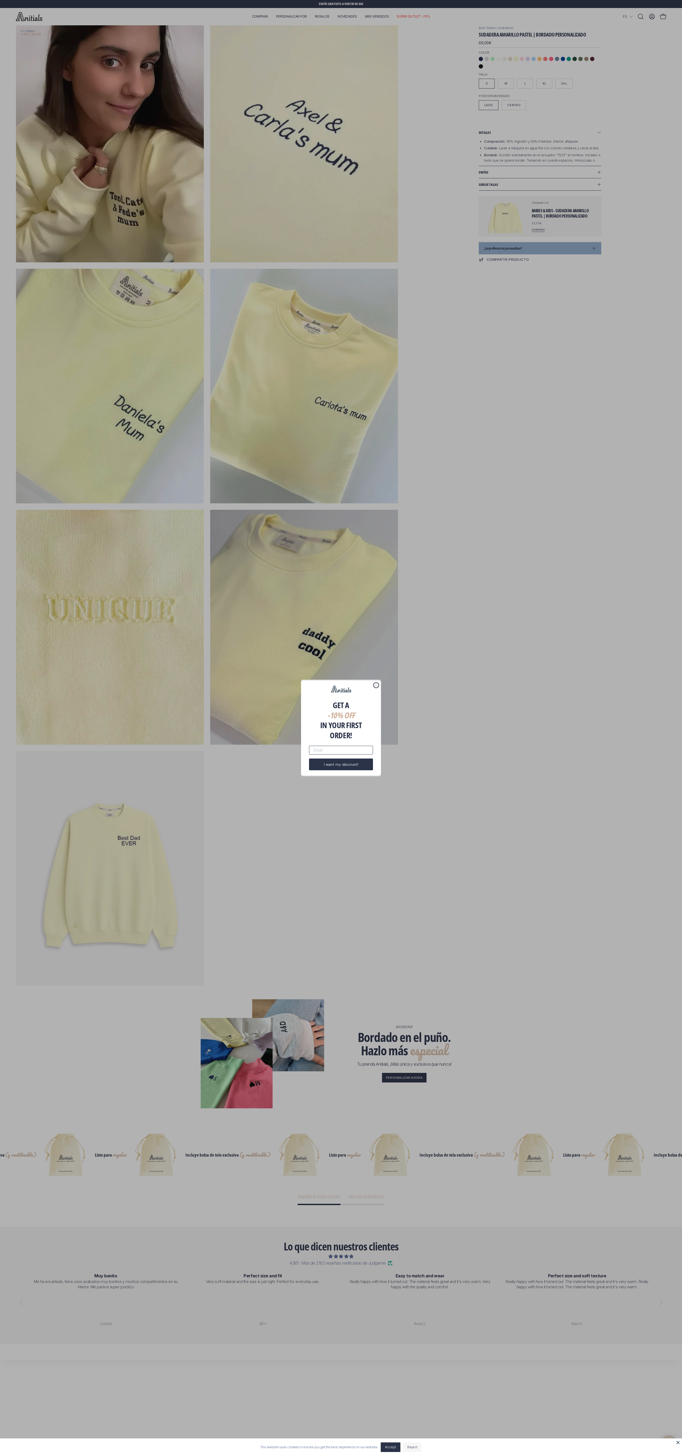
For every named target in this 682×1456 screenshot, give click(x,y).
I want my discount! (341, 764)
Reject (412, 1447)
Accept (390, 1447)
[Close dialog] (376, 685)
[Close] (678, 1442)
